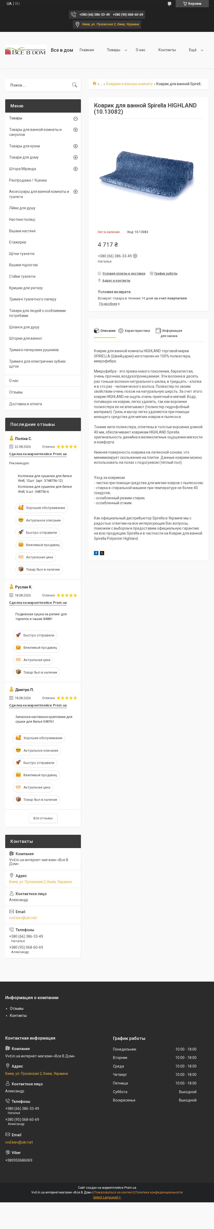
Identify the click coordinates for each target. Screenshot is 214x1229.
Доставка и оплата (25, 404)
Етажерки (17, 242)
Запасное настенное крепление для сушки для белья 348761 (43, 719)
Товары (113, 50)
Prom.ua (130, 1188)
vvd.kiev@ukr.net (23, 918)
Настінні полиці (22, 219)
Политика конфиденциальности (159, 1192)
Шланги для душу (24, 327)
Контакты (167, 50)
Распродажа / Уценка (28, 180)
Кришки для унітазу (26, 288)
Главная (87, 50)
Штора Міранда (22, 169)
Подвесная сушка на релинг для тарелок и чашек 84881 (41, 616)
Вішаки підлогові (23, 265)
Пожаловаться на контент (113, 1192)
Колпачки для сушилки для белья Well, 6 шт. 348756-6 (45, 489)
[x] (102, 554)
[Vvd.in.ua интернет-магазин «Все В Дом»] (26, 50)
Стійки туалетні (22, 276)
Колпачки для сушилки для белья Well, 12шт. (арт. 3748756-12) (45, 478)
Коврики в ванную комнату (129, 84)
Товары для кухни (24, 146)
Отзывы (16, 392)
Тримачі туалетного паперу (32, 299)
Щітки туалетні (21, 254)
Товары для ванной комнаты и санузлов (35, 132)
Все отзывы (43, 818)
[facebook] (96, 554)
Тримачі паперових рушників (34, 350)
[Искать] (74, 85)
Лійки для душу (22, 208)
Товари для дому (24, 157)
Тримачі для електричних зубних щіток (37, 364)
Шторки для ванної (25, 338)
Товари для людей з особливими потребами (37, 313)
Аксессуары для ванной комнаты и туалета (39, 194)
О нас (140, 50)
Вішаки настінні (22, 231)
